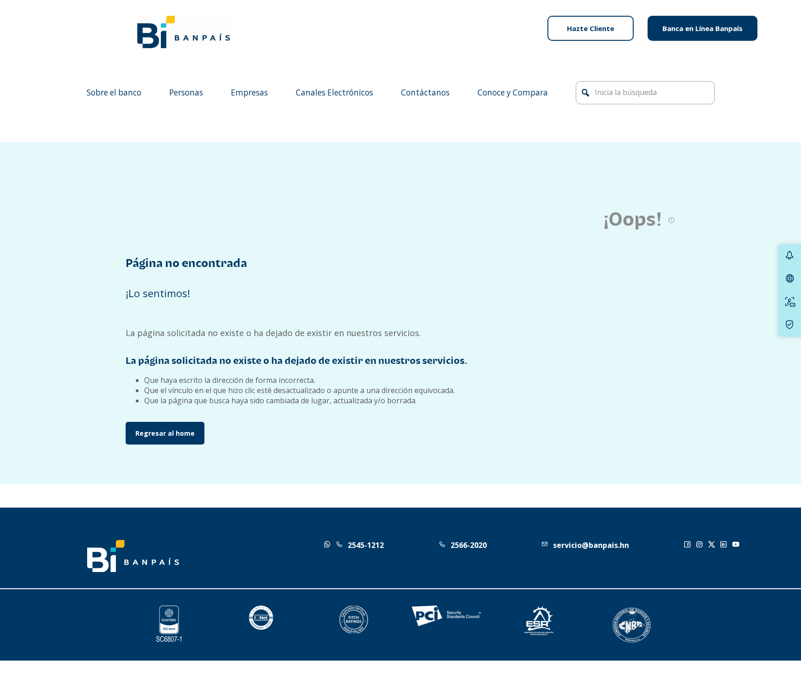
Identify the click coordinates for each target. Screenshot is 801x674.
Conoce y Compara (512, 92)
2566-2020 (469, 545)
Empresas (249, 92)
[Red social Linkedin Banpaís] (726, 545)
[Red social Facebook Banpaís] (690, 545)
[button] (585, 92)
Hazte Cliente (590, 28)
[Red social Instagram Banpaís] (702, 545)
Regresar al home (165, 433)
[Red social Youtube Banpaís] (738, 545)
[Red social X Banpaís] (714, 545)
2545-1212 (366, 545)
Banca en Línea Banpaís (702, 28)
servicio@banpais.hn (591, 545)
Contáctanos (425, 92)
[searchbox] (645, 92)
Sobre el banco (114, 92)
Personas (186, 92)
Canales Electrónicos (334, 92)
